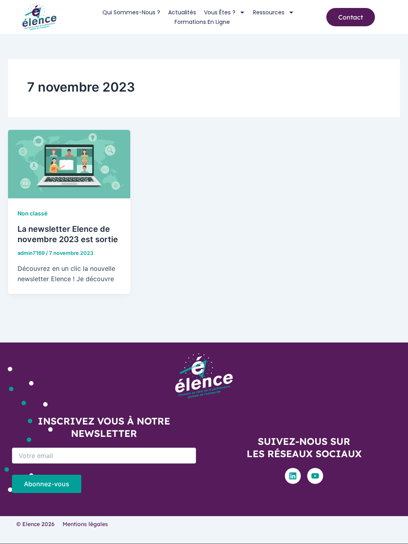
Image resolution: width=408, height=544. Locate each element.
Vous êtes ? (219, 12)
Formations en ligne (202, 22)
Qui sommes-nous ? (131, 12)
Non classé (32, 213)
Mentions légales (85, 524)
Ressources (268, 12)
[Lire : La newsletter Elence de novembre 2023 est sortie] (69, 163)
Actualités (182, 12)
